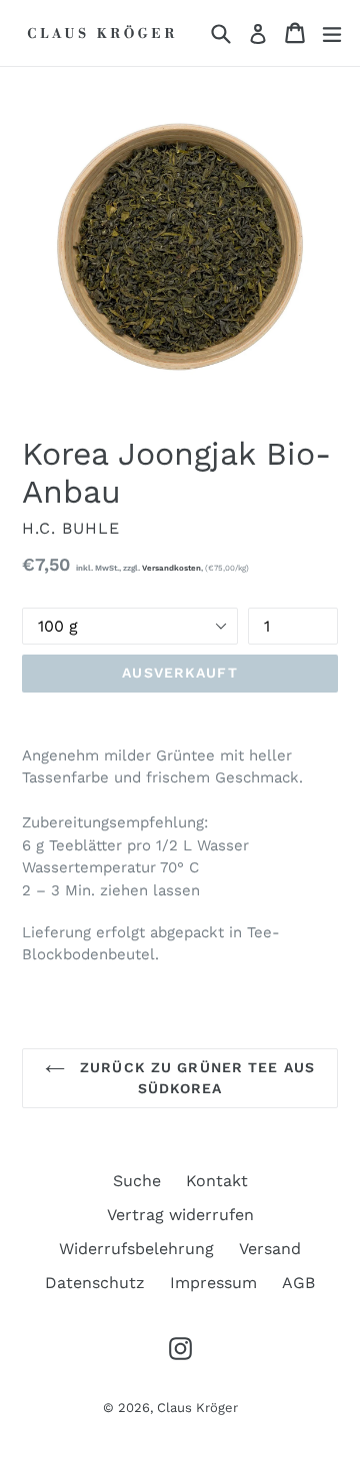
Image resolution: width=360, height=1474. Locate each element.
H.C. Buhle (71, 528)
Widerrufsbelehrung (136, 1248)
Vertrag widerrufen (180, 1214)
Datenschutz (95, 1282)
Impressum (213, 1282)
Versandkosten (171, 568)
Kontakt (217, 1180)
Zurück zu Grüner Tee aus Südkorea (195, 1077)
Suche (137, 1180)
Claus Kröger (197, 1407)
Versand (270, 1248)
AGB (298, 1282)
